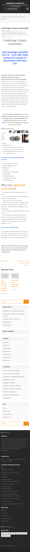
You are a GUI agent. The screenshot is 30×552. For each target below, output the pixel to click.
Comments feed (7, 414)
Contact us (4, 515)
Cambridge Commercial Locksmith (10, 491)
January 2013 (6, 360)
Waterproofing (5, 261)
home (15, 81)
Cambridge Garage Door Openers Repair (11, 504)
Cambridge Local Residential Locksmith (15, 283)
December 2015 (7, 357)
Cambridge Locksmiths (7, 469)
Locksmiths (4, 477)
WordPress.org (7, 417)
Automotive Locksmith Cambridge (10, 481)
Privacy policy (5, 521)
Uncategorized (7, 398)
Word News (6, 433)
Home (2, 16)
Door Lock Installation (7, 488)
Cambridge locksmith (11, 32)
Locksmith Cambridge (7, 479)
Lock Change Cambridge (7, 484)
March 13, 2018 (4, 293)
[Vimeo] (19, 533)
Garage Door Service (7, 501)
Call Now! (16, 550)
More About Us (4, 450)
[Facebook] (2, 533)
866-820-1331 (12, 9)
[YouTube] (17, 533)
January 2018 (6, 348)
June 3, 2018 (14, 289)
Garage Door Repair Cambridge (9, 494)
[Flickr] (26, 533)
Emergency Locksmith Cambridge (10, 472)
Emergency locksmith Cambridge (9, 33)
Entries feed (6, 411)
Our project (4, 513)
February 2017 (7, 351)
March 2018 (6, 345)
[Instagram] (7, 533)
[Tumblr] (9, 536)
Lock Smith (4, 474)
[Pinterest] (12, 533)
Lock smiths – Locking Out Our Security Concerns (23, 263)
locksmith (8, 30)
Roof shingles (6, 325)
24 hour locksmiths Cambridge (11, 373)
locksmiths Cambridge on (12, 34)
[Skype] (4, 536)
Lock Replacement (6, 486)
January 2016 (6, 354)
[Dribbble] (21, 533)
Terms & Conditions (7, 518)
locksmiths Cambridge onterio (11, 395)
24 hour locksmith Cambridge (11, 16)
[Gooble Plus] (9, 533)
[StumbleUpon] (7, 536)
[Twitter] (4, 533)
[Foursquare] (24, 533)
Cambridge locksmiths (21, 32)
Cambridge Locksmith (15, 3)
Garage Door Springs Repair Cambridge (11, 496)
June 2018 (5, 342)
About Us (4, 510)
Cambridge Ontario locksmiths (11, 319)
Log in (4, 408)
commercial (14, 124)
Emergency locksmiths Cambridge (12, 389)
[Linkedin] (14, 533)
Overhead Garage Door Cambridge (10, 498)
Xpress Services (7, 527)
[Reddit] (2, 536)
